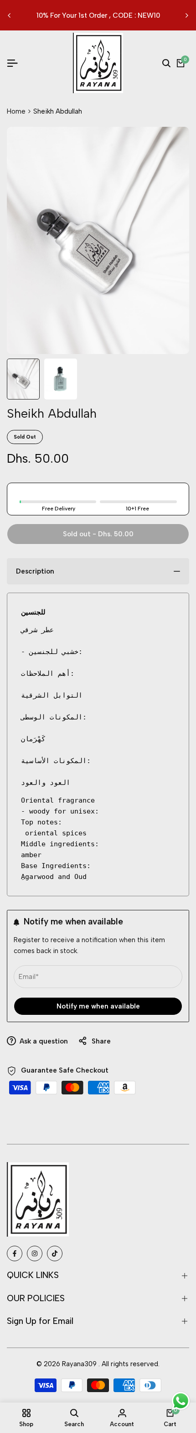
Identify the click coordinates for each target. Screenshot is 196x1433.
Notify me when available (98, 1006)
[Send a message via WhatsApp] (180, 1401)
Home (16, 111)
